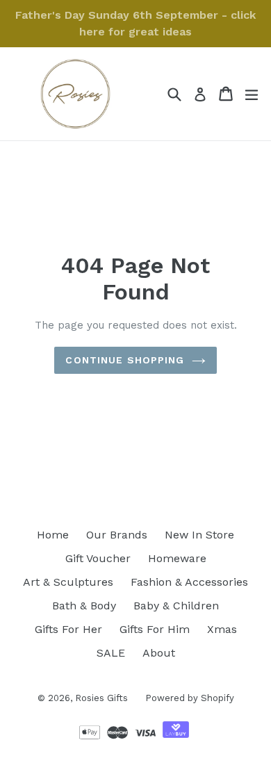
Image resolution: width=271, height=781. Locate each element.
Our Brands (116, 534)
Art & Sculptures (68, 582)
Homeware (177, 558)
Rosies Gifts (101, 698)
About (158, 652)
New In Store (199, 534)
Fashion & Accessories (189, 582)
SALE (111, 652)
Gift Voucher (98, 558)
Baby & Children (176, 605)
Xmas (222, 629)
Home (53, 534)
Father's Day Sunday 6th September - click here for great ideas (135, 23)
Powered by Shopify (189, 698)
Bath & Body (84, 605)
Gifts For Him (155, 629)
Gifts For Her (68, 629)
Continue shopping (124, 359)
